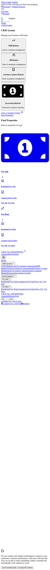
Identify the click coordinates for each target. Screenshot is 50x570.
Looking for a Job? (8, 301)
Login (18, 301)
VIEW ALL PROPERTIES (12, 294)
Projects (14, 254)
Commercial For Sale (25, 281)
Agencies (5, 254)
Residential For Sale (9, 281)
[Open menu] (3, 257)
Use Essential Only (9, 568)
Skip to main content (9, 2)
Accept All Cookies (25, 568)
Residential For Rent (9, 289)
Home (3, 23)
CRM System (6, 25)
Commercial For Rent (26, 289)
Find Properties (7, 115)
